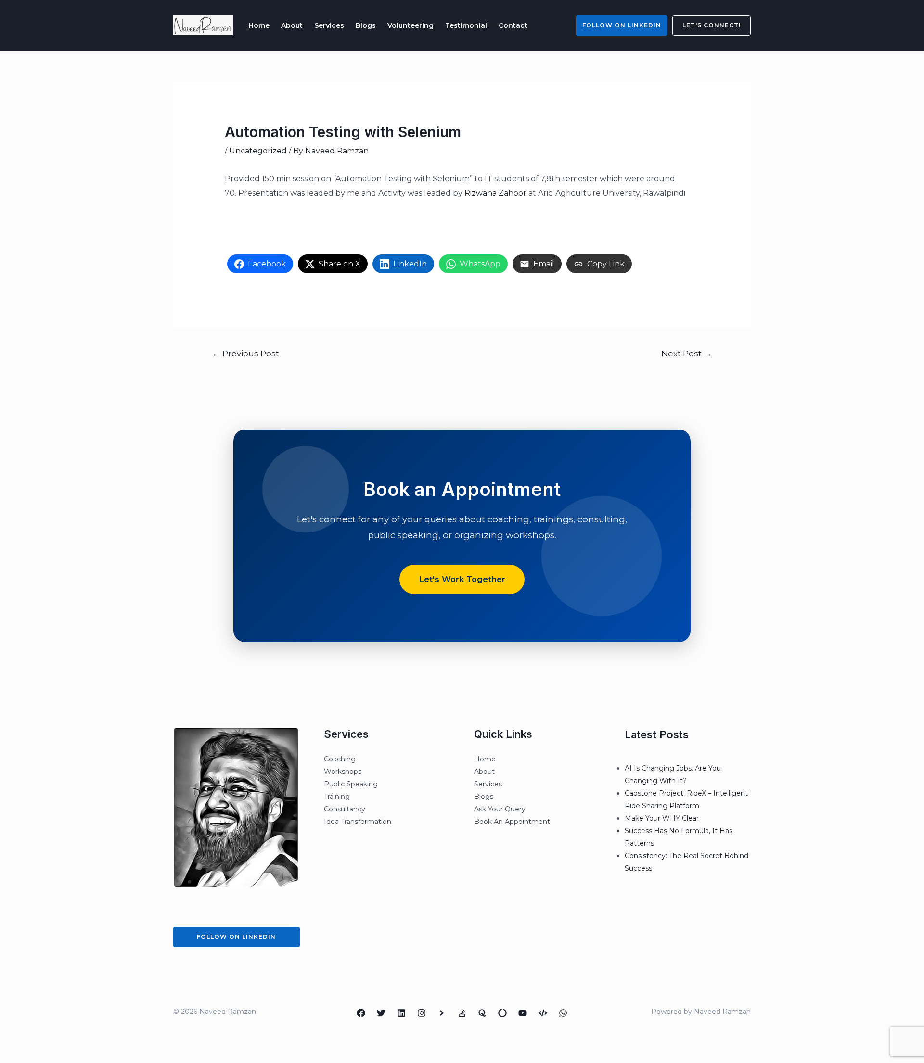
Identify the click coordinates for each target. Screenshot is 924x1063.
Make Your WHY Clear (662, 818)
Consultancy (344, 809)
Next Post (686, 353)
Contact (513, 25)
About (292, 25)
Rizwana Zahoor (495, 193)
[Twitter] (381, 1013)
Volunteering (410, 25)
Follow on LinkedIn (621, 25)
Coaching (340, 759)
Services (329, 25)
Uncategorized (258, 150)
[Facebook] (361, 1013)
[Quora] (482, 1013)
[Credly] (441, 1013)
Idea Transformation (357, 821)
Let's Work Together (462, 579)
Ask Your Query (500, 809)
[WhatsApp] (563, 1013)
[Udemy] (543, 1013)
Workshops (342, 771)
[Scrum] (502, 1013)
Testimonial (466, 25)
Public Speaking (351, 784)
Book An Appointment (512, 821)
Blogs (366, 25)
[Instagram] (421, 1013)
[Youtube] (522, 1013)
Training (337, 796)
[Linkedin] (401, 1013)
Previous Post (245, 353)
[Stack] (462, 1013)
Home (259, 25)
